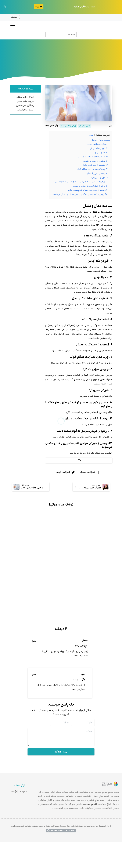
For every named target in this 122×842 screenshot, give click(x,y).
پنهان (91, 135)
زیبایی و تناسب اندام (73, 61)
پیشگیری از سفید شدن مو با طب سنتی (36, 565)
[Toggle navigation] (13, 25)
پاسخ (34, 641)
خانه (89, 61)
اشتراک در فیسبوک (87, 472)
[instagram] (106, 17)
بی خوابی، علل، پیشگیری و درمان (90, 565)
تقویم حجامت (90, 804)
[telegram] (101, 17)
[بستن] (4, 7)
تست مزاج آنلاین (25, 110)
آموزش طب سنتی (25, 97)
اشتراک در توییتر (63, 472)
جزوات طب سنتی (25, 101)
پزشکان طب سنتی (25, 105)
